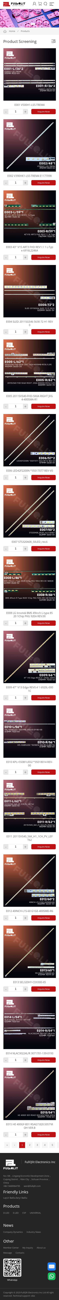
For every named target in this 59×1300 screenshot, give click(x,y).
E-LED (16, 1212)
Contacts (20, 1252)
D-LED (6, 1212)
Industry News (34, 1231)
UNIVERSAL (35, 1212)
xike (33, 1295)
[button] (21, 24)
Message (7, 1252)
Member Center (11, 1247)
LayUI (6, 1197)
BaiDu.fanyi (15, 1197)
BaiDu (24, 1197)
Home (12, 31)
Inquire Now (44, 111)
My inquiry (27, 1247)
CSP (24, 1212)
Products (25, 31)
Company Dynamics (13, 1231)
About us (41, 1247)
